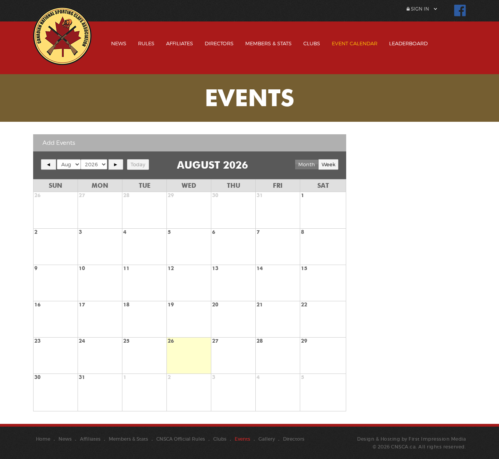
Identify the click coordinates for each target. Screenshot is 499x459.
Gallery (266, 439)
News (118, 43)
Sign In (419, 9)
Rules (146, 43)
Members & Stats (268, 43)
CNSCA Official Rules (180, 439)
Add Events (58, 142)
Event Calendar (354, 43)
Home (43, 439)
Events (242, 439)
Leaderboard (408, 43)
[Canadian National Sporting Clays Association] (62, 41)
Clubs (311, 43)
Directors (219, 43)
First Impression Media (437, 439)
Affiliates (179, 43)
